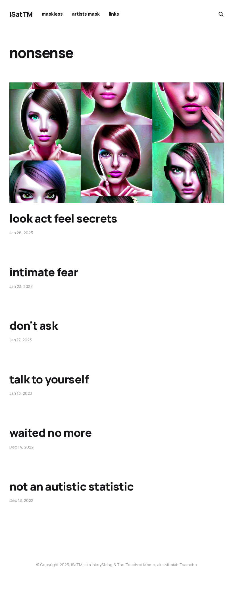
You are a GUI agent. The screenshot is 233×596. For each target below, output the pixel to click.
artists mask (86, 14)
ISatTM (21, 14)
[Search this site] (221, 14)
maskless (52, 14)
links (114, 14)
